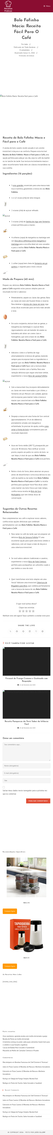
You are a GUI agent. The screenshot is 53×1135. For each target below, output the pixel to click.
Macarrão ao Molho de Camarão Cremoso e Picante (21, 1051)
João (26, 44)
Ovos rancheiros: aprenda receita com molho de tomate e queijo (25, 1036)
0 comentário (25, 50)
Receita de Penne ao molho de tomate (16, 1039)
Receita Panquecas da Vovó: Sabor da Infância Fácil (26, 723)
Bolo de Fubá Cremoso (37, 561)
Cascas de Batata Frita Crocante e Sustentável (18, 1048)
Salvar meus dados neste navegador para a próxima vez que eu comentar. (25, 792)
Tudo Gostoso (30, 47)
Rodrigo (5, 1083)
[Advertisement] (26, 76)
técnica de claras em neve (34, 304)
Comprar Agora (10, 911)
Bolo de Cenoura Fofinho (28, 537)
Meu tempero (7, 1062)
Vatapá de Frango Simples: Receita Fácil (24, 1079)
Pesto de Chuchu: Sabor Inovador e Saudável (26, 1083)
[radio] (19, 611)
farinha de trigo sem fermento (38, 221)
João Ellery (40, 1132)
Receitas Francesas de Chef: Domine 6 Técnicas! (31, 1062)
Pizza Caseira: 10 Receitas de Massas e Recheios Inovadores (29, 1067)
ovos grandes (18, 185)
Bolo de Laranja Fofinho (37, 376)
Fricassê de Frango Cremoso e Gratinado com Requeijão (26, 680)
